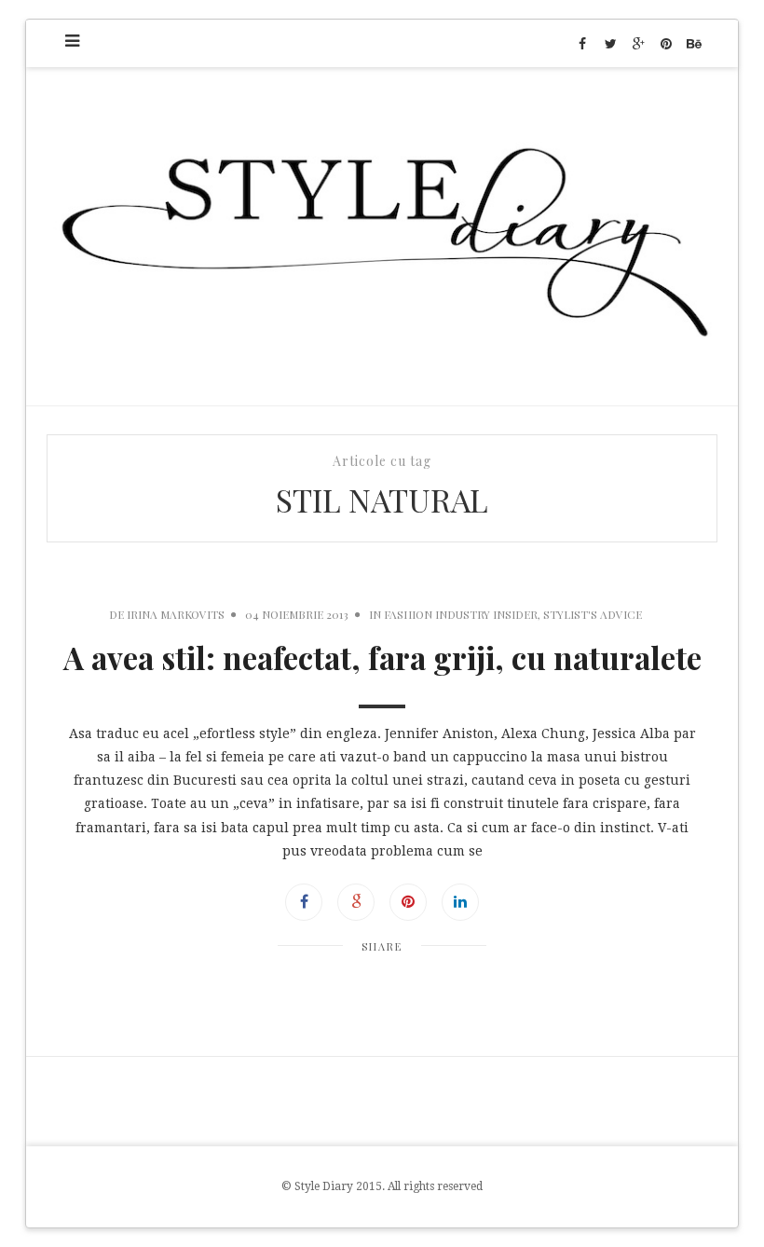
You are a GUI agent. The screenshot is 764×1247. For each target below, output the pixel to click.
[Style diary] (382, 236)
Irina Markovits (176, 614)
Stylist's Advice (592, 614)
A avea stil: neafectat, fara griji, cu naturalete (382, 657)
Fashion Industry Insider (461, 614)
